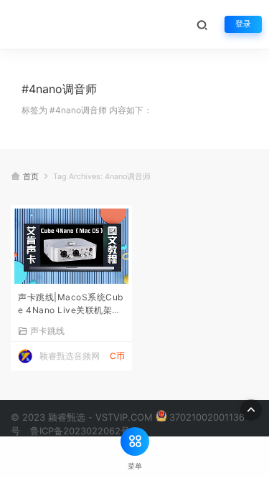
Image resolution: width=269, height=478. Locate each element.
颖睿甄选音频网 (69, 355)
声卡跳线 (47, 330)
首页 (31, 176)
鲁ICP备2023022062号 (80, 430)
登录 (243, 24)
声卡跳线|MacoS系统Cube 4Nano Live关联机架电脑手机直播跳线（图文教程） (70, 305)
